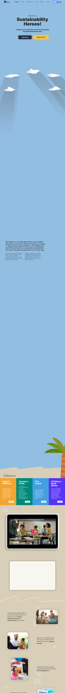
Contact (47, 1)
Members (42, 1)
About (23, 1)
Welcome (17, 1)
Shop (36, 1)
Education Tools (29, 1)
